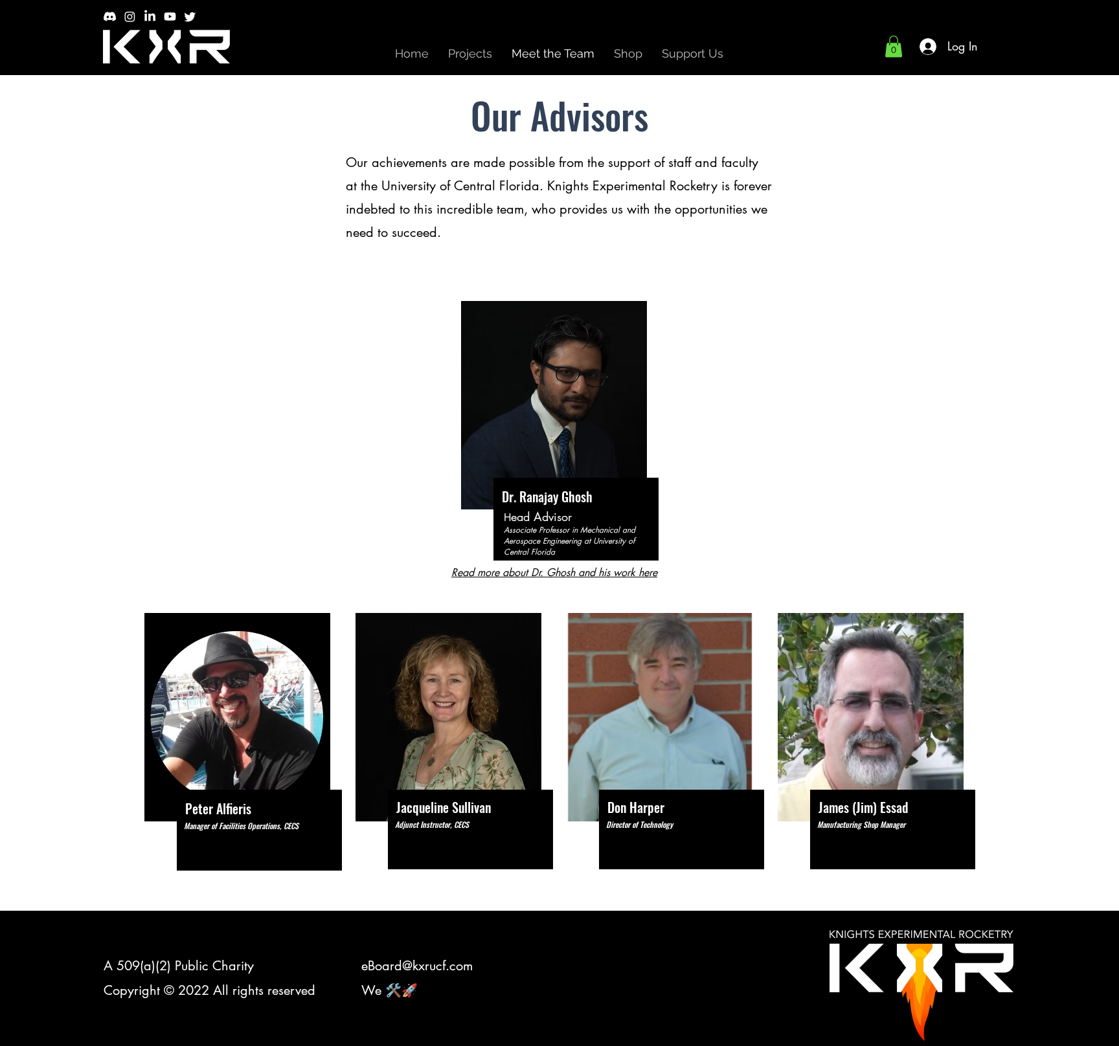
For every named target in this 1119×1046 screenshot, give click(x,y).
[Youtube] (170, 16)
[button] (894, 46)
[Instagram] (130, 16)
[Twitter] (190, 16)
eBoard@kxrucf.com (417, 965)
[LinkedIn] (150, 16)
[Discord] (110, 16)
